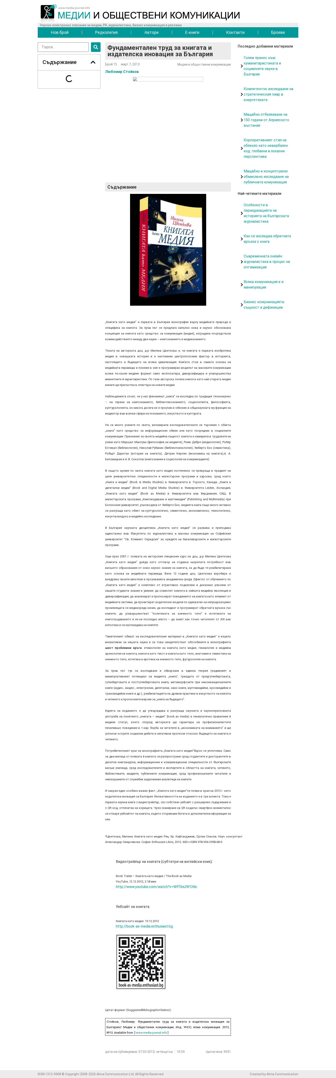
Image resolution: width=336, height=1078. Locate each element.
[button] (93, 62)
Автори (151, 32)
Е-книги (192, 32)
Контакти (235, 32)
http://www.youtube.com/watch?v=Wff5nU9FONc (156, 887)
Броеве (278, 32)
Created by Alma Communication (274, 1074)
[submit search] (96, 47)
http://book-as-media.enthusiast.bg (144, 926)
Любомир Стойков (122, 72)
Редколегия (106, 32)
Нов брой (60, 32)
